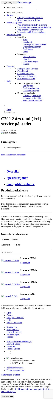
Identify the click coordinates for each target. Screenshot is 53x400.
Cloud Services (29, 56)
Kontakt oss (12, 327)
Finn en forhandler (14, 322)
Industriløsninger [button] (14, 34)
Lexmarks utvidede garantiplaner (31, 32)
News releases (13, 329)
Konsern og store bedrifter (28, 20)
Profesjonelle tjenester (26, 76)
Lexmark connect (14, 332)
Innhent (26, 64)
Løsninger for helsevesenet (34, 44)
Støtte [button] (9, 81)
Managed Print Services (27, 69)
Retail (25, 52)
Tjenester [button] (10, 66)
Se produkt (25, 263)
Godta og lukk (7, 396)
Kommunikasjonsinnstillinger (19, 341)
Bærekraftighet (13, 334)
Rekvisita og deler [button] (14, 22)
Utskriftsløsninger (30, 61)
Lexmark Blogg (13, 344)
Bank (25, 39)
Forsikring (27, 42)
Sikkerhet (27, 59)
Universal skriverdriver (33, 98)
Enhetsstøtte (28, 86)
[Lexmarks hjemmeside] (24, 2)
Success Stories (13, 349)
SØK (9, 7)
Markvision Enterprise (32, 100)
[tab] (29, 171)
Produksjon (28, 49)
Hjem (9, 109)
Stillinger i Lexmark (15, 317)
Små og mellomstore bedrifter (30, 17)
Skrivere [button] (10, 15)
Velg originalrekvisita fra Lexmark (32, 25)
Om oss (10, 315)
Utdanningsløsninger (32, 47)
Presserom (11, 346)
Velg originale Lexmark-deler (30, 30)
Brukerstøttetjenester (26, 78)
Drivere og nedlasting (32, 95)
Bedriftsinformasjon (15, 368)
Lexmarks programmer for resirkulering (34, 27)
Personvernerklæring (15, 370)
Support (10, 337)
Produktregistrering (31, 88)
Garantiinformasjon (25, 73)
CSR (9, 320)
